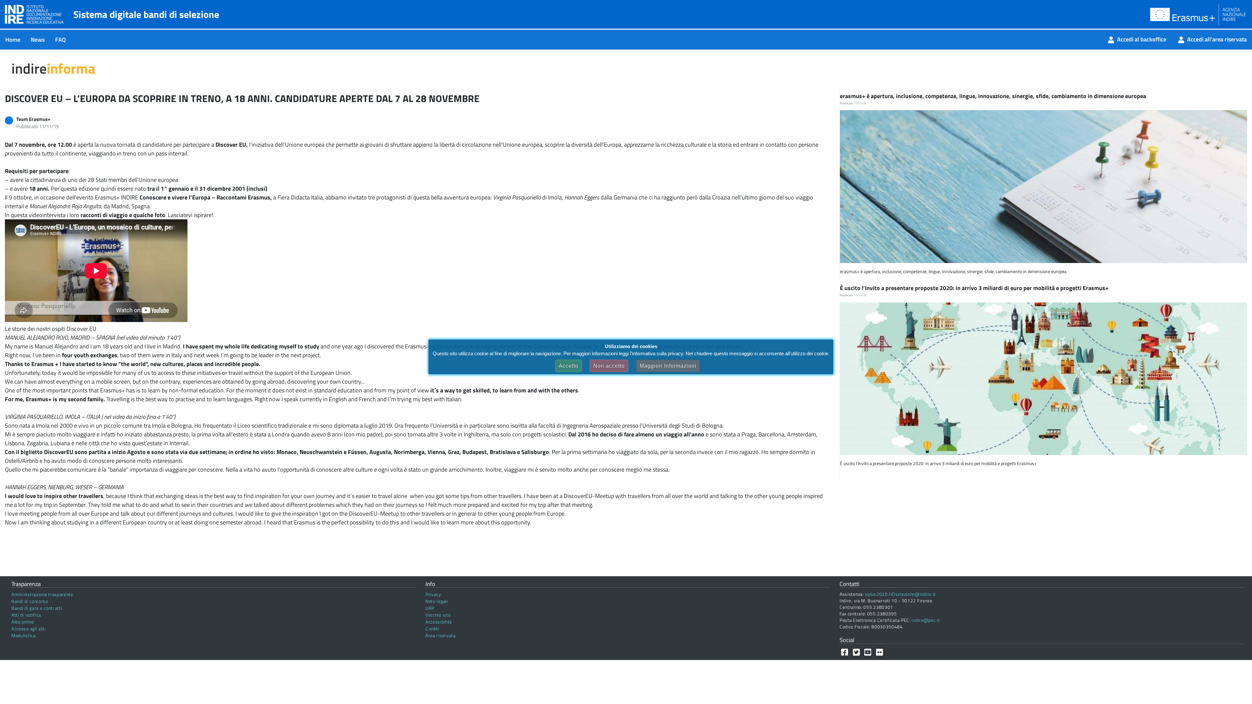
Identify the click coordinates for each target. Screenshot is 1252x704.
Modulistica (23, 635)
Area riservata (440, 635)
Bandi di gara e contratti (36, 608)
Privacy (433, 594)
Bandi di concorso (29, 601)
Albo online (22, 621)
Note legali (436, 601)
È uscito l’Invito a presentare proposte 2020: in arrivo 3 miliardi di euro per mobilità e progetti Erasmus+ (975, 288)
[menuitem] (12, 39)
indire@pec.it (926, 620)
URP (430, 608)
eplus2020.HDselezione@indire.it (900, 594)
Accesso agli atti (28, 628)
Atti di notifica (26, 614)
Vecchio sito (438, 614)
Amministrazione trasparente (42, 594)
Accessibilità (438, 621)
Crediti (432, 628)
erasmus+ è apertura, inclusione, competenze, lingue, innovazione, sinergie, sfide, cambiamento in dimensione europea (993, 96)
